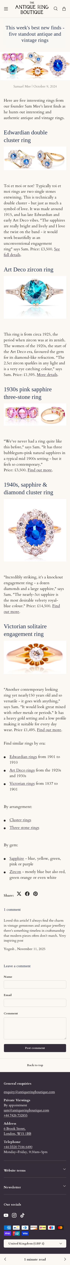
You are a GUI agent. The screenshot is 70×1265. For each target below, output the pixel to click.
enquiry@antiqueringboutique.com (29, 1092)
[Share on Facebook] (27, 894)
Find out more (40, 470)
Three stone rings (24, 827)
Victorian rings (22, 783)
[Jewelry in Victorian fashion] (5, 1259)
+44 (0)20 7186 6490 (18, 1147)
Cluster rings (20, 820)
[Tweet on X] (19, 894)
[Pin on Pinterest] (35, 894)
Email (8, 995)
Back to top (35, 1065)
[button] (64, 9)
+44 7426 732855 (15, 1115)
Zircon (15, 871)
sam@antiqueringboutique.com (26, 1110)
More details (47, 374)
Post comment (35, 1048)
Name (8, 977)
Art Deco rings (22, 770)
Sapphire (17, 858)
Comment (11, 1013)
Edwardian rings (23, 756)
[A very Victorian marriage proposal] (65, 1259)
